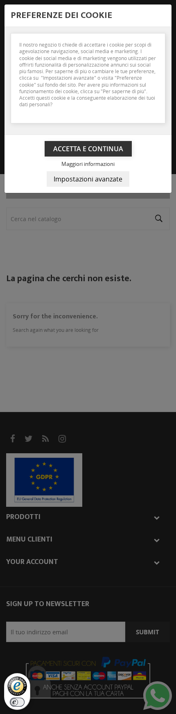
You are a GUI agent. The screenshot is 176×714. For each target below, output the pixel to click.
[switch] (17, 702)
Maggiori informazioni (88, 164)
